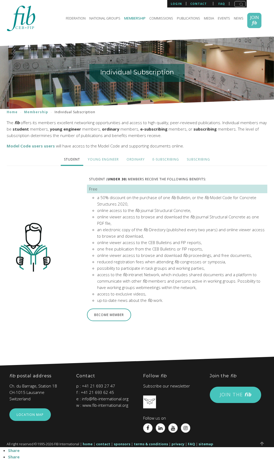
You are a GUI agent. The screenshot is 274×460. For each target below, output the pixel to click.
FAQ (191, 444)
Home (12, 112)
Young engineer (103, 159)
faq (221, 4)
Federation (76, 18)
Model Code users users (31, 146)
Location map (30, 414)
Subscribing (198, 159)
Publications (188, 18)
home (88, 444)
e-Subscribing (166, 159)
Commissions (161, 18)
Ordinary (136, 159)
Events (224, 18)
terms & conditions (151, 444)
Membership (135, 18)
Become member (109, 315)
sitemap (206, 444)
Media (209, 18)
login (176, 4)
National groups (104, 18)
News (238, 18)
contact (198, 4)
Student (72, 159)
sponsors (122, 444)
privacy (178, 444)
